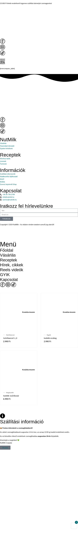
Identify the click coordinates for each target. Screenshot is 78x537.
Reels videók (11, 270)
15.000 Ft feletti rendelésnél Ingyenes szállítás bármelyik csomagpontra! (26, 3)
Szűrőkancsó (10, 335)
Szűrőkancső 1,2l (10, 338)
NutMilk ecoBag (50, 338)
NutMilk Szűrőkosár (11, 396)
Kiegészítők (10, 392)
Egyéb (49, 335)
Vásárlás (8, 255)
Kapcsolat (9, 279)
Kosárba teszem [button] (28, 312)
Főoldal (6, 250)
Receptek (8, 260)
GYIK (5, 274)
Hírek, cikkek (11, 265)
